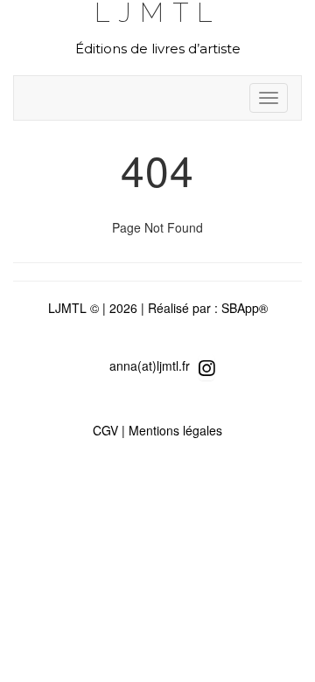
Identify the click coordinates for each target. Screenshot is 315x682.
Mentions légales (175, 430)
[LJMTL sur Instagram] (206, 367)
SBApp (240, 308)
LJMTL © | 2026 (92, 308)
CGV (105, 430)
